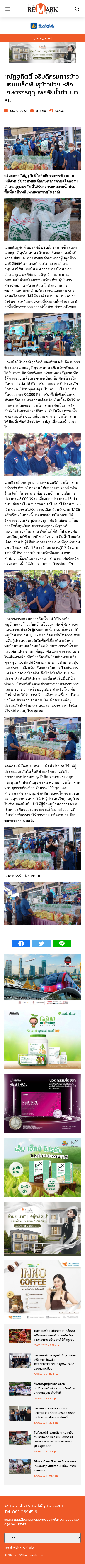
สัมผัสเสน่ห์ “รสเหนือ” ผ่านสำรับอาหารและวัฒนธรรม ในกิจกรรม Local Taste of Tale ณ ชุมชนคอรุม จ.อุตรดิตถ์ (54, 1439)
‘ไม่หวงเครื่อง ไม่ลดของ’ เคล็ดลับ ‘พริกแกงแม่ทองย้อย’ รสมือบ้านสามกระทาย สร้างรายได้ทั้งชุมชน (54, 1335)
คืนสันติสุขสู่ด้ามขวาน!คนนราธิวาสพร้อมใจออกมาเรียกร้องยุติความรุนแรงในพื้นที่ (54, 1388)
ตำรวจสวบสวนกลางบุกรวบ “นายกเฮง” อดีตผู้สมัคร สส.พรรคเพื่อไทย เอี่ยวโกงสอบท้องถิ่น (54, 1412)
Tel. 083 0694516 (20, 1511)
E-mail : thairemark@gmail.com (33, 1505)
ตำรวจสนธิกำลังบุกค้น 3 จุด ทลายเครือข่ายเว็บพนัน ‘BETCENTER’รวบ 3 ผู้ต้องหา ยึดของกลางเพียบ (55, 1362)
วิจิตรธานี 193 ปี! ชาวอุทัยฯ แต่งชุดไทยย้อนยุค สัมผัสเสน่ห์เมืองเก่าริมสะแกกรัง (55, 1465)
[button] (42, 52)
